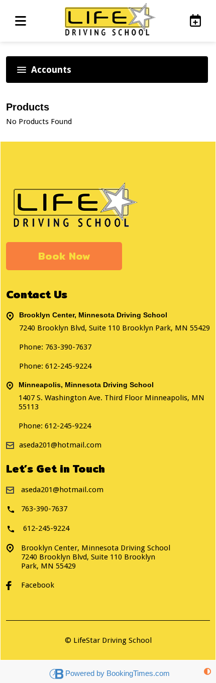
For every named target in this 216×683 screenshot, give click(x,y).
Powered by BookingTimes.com (117, 673)
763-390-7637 (68, 347)
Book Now (64, 256)
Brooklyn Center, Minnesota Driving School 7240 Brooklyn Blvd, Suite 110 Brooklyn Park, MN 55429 (95, 557)
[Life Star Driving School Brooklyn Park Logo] (108, 21)
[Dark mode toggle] (207, 671)
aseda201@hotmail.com (62, 489)
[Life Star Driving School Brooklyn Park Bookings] (190, 20)
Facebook (37, 585)
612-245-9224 (68, 425)
